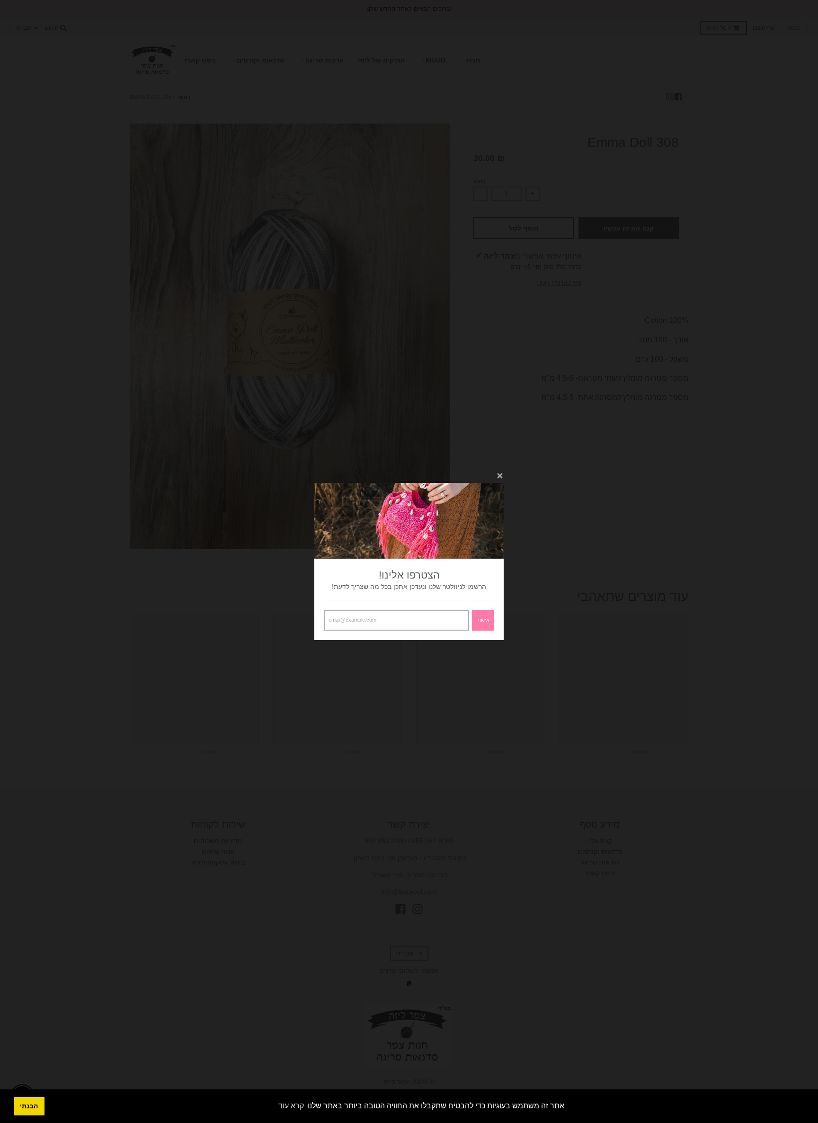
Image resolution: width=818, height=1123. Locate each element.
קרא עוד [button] (291, 1106)
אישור (483, 620)
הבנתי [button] (29, 1106)
